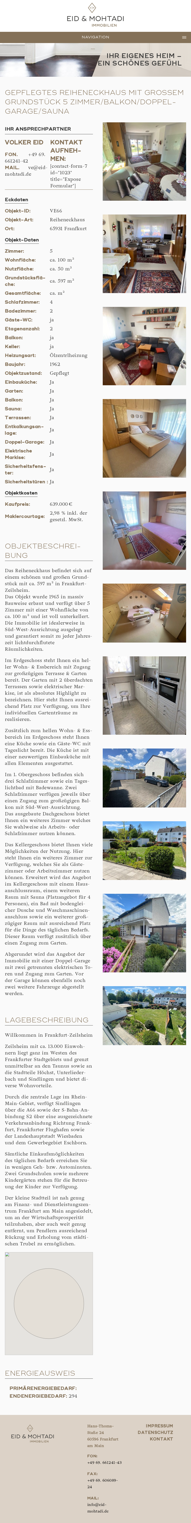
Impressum (159, 1426)
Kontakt (161, 1439)
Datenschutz (155, 1433)
